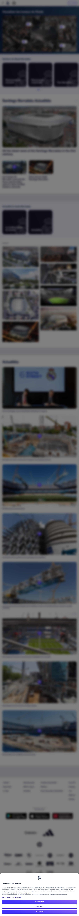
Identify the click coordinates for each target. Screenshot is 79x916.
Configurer (39, 906)
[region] (39, 894)
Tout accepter (39, 901)
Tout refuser (39, 911)
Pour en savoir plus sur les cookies (11, 897)
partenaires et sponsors (24, 893)
